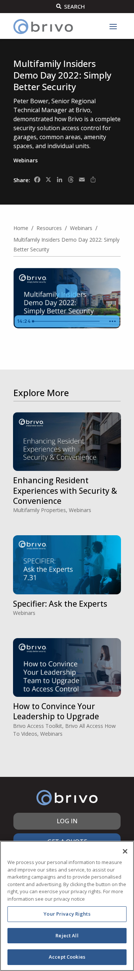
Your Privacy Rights (67, 913)
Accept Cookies (67, 956)
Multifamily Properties (39, 510)
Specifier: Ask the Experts (60, 603)
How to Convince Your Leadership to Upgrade (56, 711)
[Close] (125, 851)
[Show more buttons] (112, 321)
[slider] (67, 321)
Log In (67, 821)
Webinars (25, 160)
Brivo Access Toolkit (37, 725)
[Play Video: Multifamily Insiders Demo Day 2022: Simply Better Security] (67, 291)
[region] (67, 906)
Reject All (66, 935)
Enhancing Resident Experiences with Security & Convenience (65, 490)
